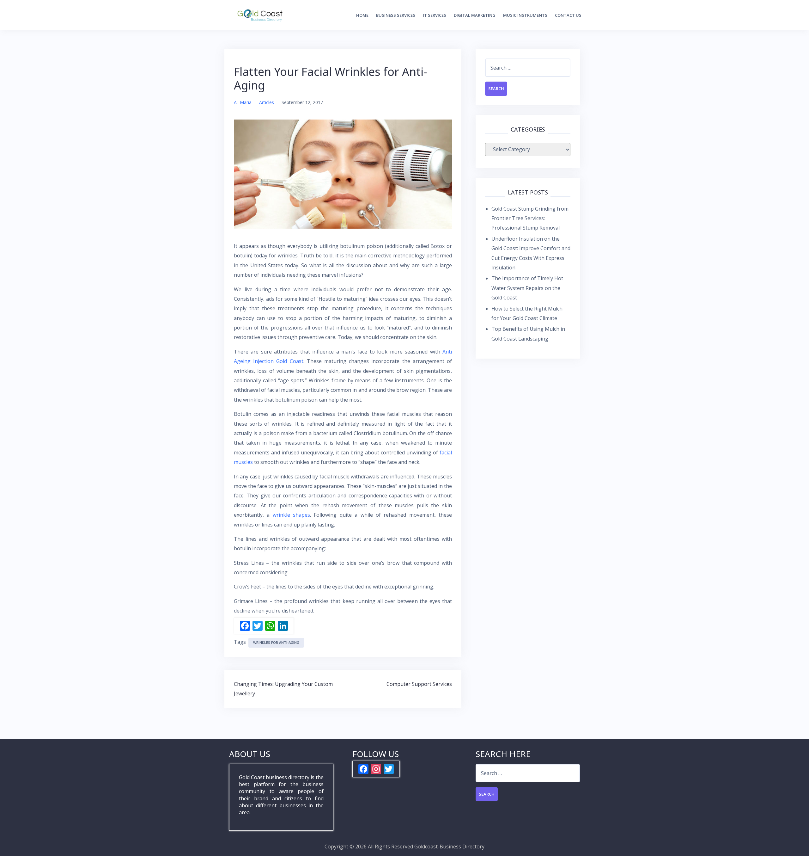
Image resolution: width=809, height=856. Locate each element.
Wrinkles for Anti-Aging (276, 642)
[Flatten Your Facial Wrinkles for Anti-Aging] (343, 173)
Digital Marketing (475, 15)
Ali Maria (243, 102)
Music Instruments (525, 15)
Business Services (395, 15)
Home (362, 15)
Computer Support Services (419, 683)
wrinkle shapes (291, 514)
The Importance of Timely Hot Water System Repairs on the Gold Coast (527, 288)
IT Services (434, 15)
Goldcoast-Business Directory (449, 846)
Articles (266, 102)
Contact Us (568, 15)
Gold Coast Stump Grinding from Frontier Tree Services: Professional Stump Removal (530, 218)
